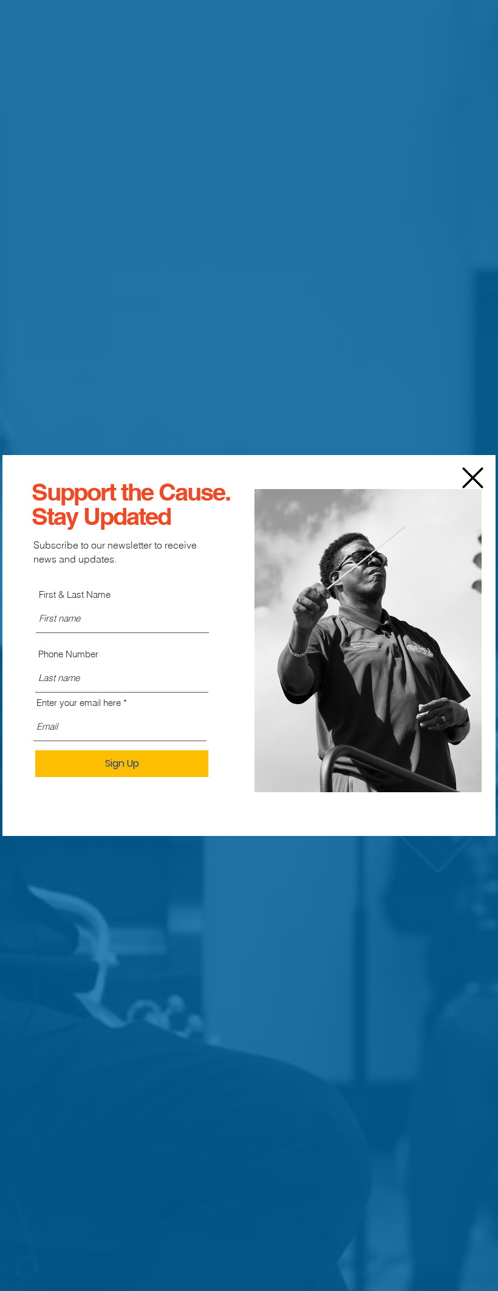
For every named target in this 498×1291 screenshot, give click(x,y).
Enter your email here (78, 702)
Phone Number (68, 654)
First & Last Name (75, 594)
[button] (472, 477)
